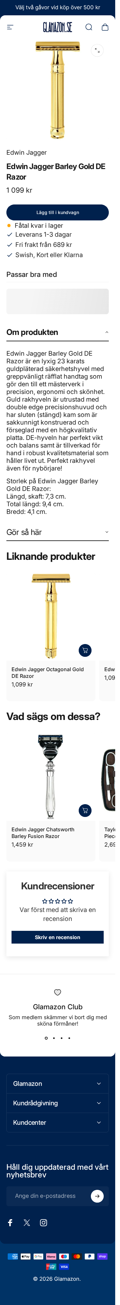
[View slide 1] (46, 1038)
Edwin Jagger (26, 152)
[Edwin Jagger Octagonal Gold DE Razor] (50, 616)
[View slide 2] (54, 1038)
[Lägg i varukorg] (85, 650)
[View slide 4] (69, 1038)
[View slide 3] (61, 1038)
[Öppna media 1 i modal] (97, 50)
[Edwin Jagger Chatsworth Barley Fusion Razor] (50, 776)
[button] (57, 332)
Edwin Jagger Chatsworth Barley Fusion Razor (43, 832)
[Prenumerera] (97, 1196)
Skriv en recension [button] (57, 937)
